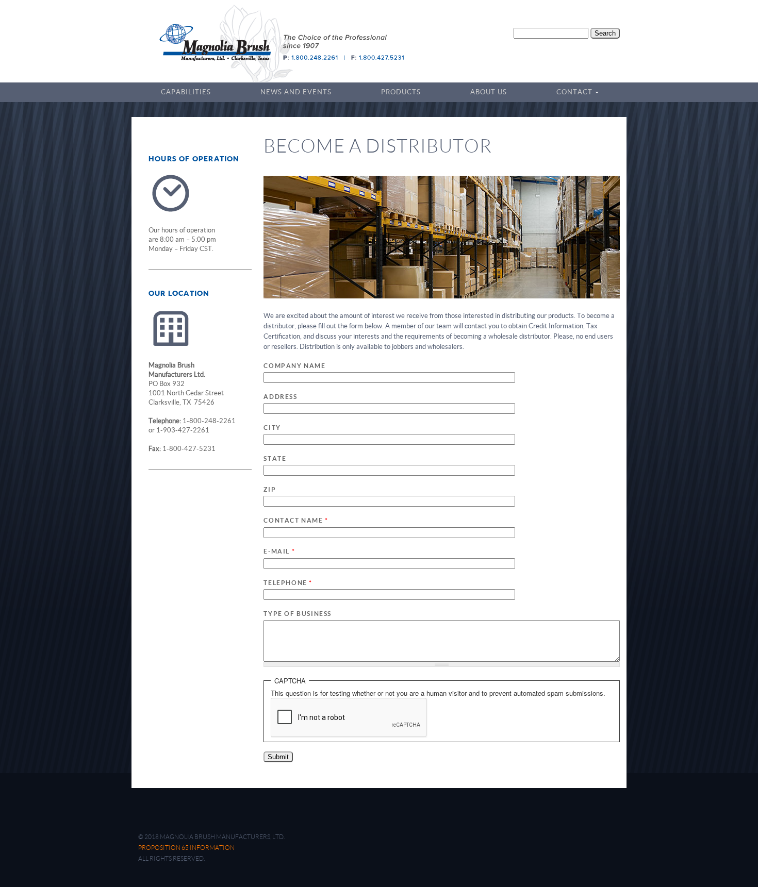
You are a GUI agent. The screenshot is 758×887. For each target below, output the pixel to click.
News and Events (296, 92)
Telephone (287, 582)
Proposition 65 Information (186, 847)
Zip (269, 489)
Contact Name (295, 520)
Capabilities (186, 92)
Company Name (294, 365)
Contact (571, 93)
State (274, 458)
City (272, 427)
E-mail (279, 551)
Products (401, 92)
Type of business (297, 613)
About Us (488, 92)
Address (280, 396)
